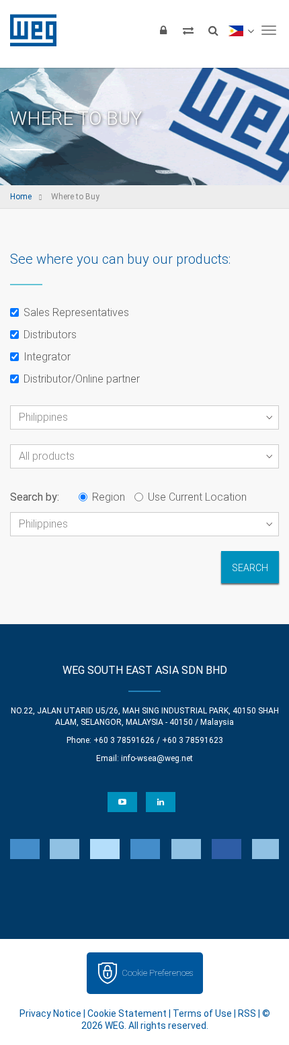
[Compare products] (188, 30)
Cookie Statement (127, 1013)
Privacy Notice (50, 1013)
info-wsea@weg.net (157, 758)
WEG (28, 30)
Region (108, 497)
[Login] (163, 30)
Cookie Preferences (157, 973)
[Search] (213, 30)
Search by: (34, 497)
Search (250, 567)
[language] (241, 30)
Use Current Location (197, 497)
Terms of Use (202, 1013)
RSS (247, 1013)
